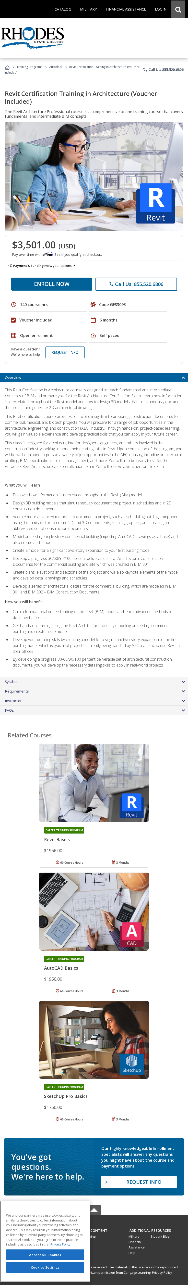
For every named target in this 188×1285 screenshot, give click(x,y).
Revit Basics (57, 839)
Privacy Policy (162, 1272)
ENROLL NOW (52, 283)
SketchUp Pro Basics (66, 1096)
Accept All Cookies (45, 1255)
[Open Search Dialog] (178, 9)
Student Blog (160, 1236)
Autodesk (55, 67)
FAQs (9, 710)
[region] (45, 1241)
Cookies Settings (45, 1267)
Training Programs (29, 67)
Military (134, 1236)
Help (132, 1252)
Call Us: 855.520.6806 (163, 69)
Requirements (17, 691)
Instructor (13, 700)
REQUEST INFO (65, 352)
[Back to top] (94, 1229)
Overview (13, 377)
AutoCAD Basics (61, 968)
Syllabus (11, 681)
